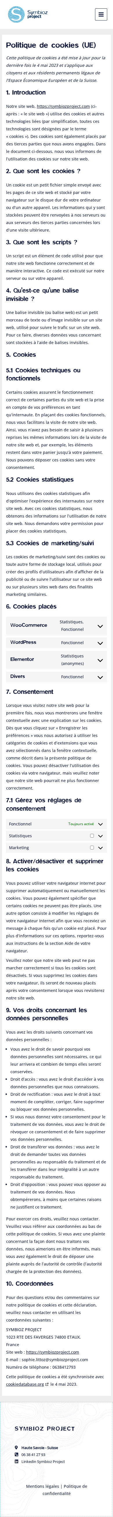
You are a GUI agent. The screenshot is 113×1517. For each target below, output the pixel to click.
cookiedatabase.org (25, 1384)
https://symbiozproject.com (63, 106)
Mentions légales (43, 1486)
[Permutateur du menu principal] (101, 14)
